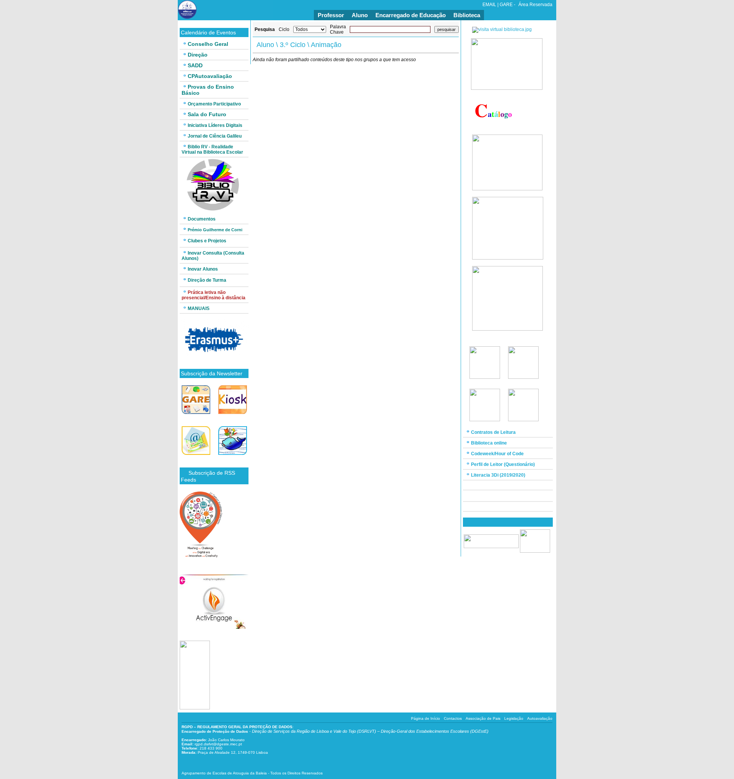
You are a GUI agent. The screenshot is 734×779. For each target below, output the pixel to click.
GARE (506, 4)
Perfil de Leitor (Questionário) (503, 464)
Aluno (360, 15)
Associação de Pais (483, 718)
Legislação (513, 718)
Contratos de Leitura (493, 432)
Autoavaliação (539, 718)
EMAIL (489, 4)
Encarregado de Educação (410, 15)
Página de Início (425, 718)
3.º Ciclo (292, 45)
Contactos (453, 718)
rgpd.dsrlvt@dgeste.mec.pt (218, 744)
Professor (331, 15)
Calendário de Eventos (208, 32)
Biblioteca (466, 15)
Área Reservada (535, 4)
